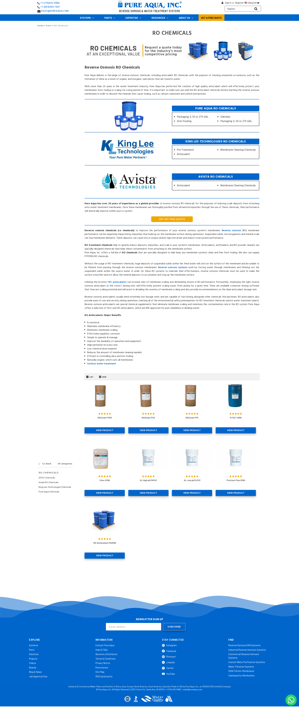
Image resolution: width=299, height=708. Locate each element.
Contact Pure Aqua (104, 645)
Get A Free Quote (211, 17)
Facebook (171, 651)
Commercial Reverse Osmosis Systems (243, 656)
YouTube (170, 673)
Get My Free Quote (172, 219)
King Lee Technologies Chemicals (55, 487)
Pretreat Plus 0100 (236, 480)
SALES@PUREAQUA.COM (55, 11)
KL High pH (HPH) (148, 480)
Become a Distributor (106, 654)
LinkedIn (170, 662)
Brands (32, 667)
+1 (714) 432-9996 (173, 689)
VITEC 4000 (236, 417)
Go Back (46, 463)
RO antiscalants (117, 282)
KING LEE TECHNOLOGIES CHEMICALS (215, 149)
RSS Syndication (103, 676)
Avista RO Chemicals (48, 482)
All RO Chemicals (47, 478)
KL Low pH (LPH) (192, 480)
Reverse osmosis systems (172, 267)
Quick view (105, 395)
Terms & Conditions (105, 658)
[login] (222, 3)
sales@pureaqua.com (192, 689)
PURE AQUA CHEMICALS (215, 116)
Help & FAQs (101, 649)
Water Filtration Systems (241, 666)
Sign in (228, 3)
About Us (185, 17)
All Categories (65, 463)
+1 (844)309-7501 (50, 7)
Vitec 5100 (105, 480)
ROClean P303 (105, 417)
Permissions (101, 667)
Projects (33, 658)
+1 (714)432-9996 (50, 3)
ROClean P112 (148, 417)
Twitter (170, 668)
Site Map (99, 671)
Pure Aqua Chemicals (49, 492)
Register (239, 3)
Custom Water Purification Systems (246, 662)
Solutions (34, 654)
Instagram (171, 645)
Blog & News (35, 671)
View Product (104, 430)
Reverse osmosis (231, 230)
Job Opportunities (38, 676)
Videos (32, 663)
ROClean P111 (192, 417)
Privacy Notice (102, 663)
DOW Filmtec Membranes (241, 671)
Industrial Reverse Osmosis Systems (247, 649)
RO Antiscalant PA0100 (104, 542)
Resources (159, 17)
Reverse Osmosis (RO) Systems (244, 645)
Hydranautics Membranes (241, 675)
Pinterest (171, 656)
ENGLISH (252, 3)
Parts (108, 17)
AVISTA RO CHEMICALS (215, 181)
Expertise (132, 17)
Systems (85, 17)
